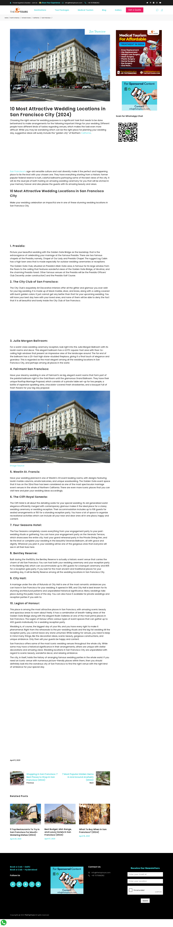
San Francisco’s (18, 171)
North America (14, 18)
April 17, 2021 (49, 839)
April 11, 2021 (15, 760)
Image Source (17, 465)
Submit (145, 901)
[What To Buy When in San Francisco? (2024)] (94, 814)
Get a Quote (134, 9)
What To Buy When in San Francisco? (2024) (93, 831)
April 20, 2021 (15, 839)
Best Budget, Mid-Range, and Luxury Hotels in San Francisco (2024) (58, 832)
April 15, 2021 (84, 836)
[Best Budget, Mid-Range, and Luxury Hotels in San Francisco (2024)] (59, 814)
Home (6, 18)
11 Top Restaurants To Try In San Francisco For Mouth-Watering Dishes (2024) (25, 832)
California (36, 18)
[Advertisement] (60, 152)
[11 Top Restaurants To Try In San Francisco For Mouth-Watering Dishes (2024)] (25, 814)
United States (26, 18)
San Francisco (46, 18)
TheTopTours (30, 915)
